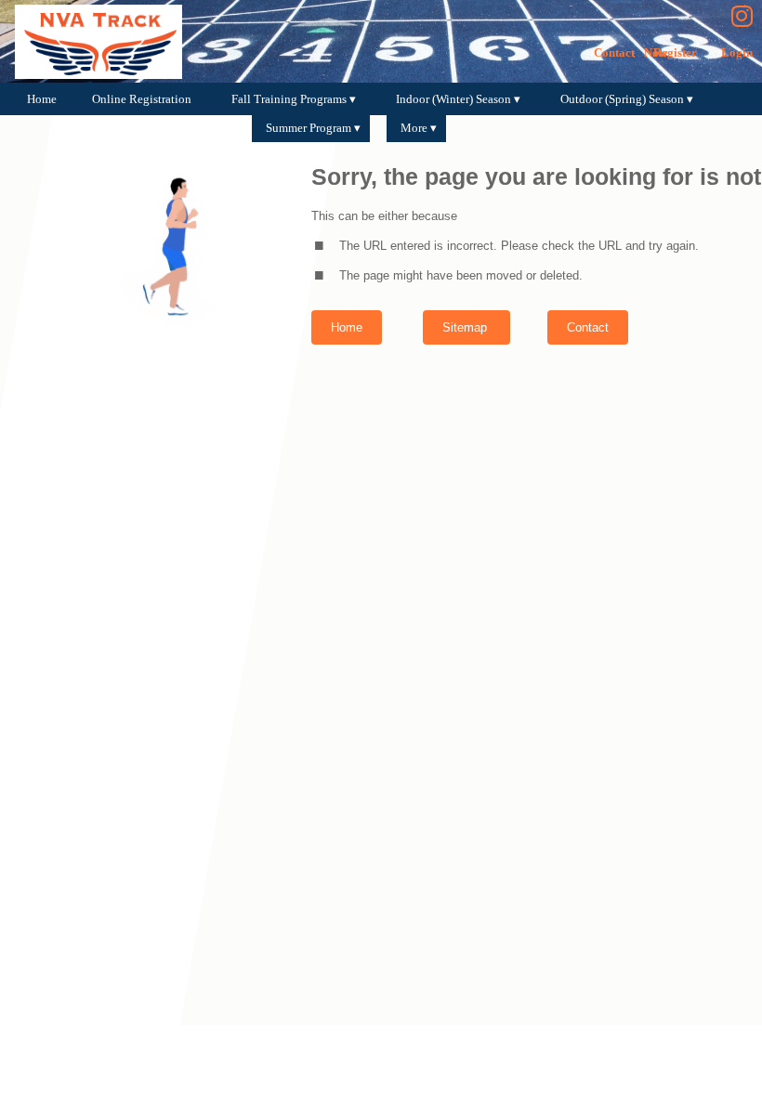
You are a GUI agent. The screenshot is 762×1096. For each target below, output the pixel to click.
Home (346, 327)
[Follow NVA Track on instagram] (746, 17)
